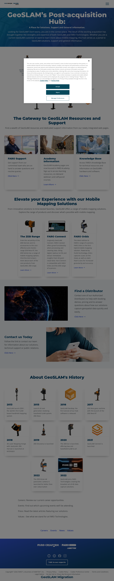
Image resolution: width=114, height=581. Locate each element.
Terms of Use (55, 80)
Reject (58, 92)
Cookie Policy (44, 80)
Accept (58, 86)
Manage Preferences (57, 98)
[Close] (88, 60)
